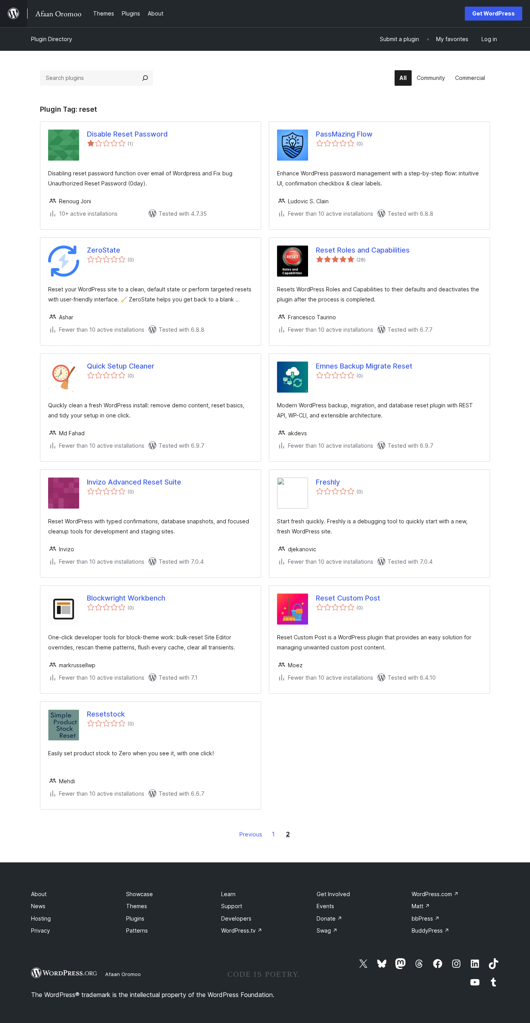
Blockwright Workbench (126, 598)
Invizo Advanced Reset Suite (134, 482)
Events (325, 906)
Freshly (328, 482)
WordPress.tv (241, 930)
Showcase (139, 894)
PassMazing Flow (344, 134)
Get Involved (333, 894)
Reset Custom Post (348, 598)
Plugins (135, 918)
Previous (250, 834)
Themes (136, 906)
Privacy (40, 930)
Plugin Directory (51, 39)
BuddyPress (430, 930)
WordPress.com (435, 894)
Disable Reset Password (127, 134)
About (39, 894)
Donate (329, 918)
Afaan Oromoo (123, 974)
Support (231, 906)
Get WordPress (493, 13)
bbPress (426, 918)
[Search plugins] (145, 78)
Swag (327, 930)
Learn (228, 894)
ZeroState (103, 250)
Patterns (137, 930)
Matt (421, 906)
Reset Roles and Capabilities (363, 250)
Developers (236, 918)
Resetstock (106, 714)
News (38, 906)
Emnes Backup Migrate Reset (364, 366)
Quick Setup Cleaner (120, 366)
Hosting (41, 918)
